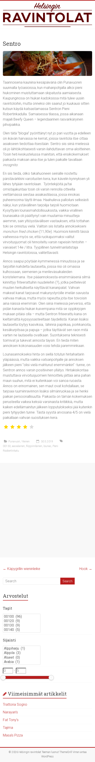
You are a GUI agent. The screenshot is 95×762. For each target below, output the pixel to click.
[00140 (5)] (22, 630)
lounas (47, 446)
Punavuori (14, 441)
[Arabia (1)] (22, 662)
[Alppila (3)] (22, 653)
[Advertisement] (47, 510)
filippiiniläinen (34, 446)
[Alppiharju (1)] (22, 648)
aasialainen (18, 446)
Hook (85, 569)
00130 (7, 446)
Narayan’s (10, 712)
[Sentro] (47, 53)
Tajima (8, 727)
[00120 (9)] (22, 621)
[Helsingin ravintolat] (47, 15)
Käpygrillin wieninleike (21, 569)
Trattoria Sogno (15, 704)
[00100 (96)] (22, 616)
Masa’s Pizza (13, 735)
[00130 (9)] (22, 625)
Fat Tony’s (11, 720)
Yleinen (25, 441)
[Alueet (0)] (22, 657)
